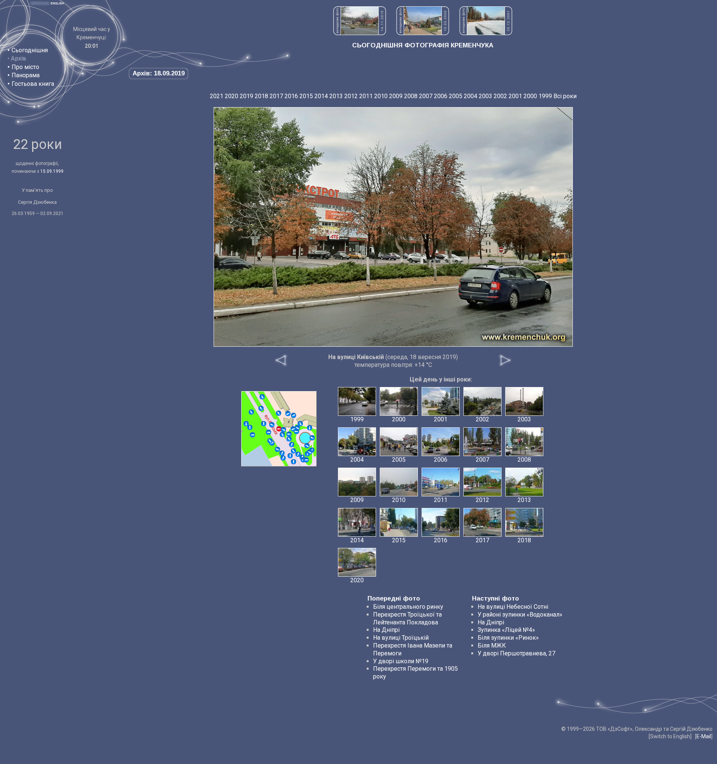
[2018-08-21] (263, 423)
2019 (246, 96)
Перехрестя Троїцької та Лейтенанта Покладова (407, 618)
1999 (545, 96)
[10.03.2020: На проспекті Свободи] (423, 33)
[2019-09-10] (300, 423)
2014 (321, 96)
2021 (216, 96)
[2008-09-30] (293, 461)
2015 (306, 96)
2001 (515, 96)
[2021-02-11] (283, 429)
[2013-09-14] (291, 444)
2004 (470, 96)
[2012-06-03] (251, 412)
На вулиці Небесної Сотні (513, 606)
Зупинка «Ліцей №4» (506, 629)
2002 (500, 96)
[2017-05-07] (261, 408)
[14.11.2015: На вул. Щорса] (360, 33)
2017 (276, 96)
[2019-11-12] (293, 451)
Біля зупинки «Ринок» (508, 637)
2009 (396, 96)
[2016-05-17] (290, 455)
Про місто (25, 67)
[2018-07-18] (282, 434)
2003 (485, 96)
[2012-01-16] (272, 424)
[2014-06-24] (277, 449)
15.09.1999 (51, 171)
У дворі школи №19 (400, 661)
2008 (411, 96)
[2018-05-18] (306, 460)
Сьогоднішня (30, 50)
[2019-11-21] (309, 452)
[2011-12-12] (278, 413)
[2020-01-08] (289, 434)
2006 (440, 96)
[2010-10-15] (307, 445)
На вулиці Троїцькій (401, 637)
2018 (261, 96)
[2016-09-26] (268, 432)
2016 (291, 96)
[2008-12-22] (298, 454)
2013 (336, 96)
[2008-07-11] (262, 396)
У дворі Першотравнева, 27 (516, 653)
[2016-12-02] (288, 413)
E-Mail (703, 736)
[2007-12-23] (289, 439)
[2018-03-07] (293, 415)
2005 (455, 96)
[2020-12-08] (246, 423)
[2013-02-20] (252, 435)
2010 (381, 96)
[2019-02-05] (312, 438)
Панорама (26, 75)
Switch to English (670, 736)
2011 (366, 96)
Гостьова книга (33, 83)
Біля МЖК (492, 645)
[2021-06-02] (293, 429)
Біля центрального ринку (408, 606)
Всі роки (565, 96)
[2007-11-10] (283, 458)
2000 (530, 96)
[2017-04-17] (309, 427)
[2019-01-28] (282, 453)
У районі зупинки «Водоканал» (520, 614)
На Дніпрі (386, 629)
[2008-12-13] (270, 441)
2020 (231, 96)
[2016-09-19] (250, 427)
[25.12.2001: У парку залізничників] (486, 33)
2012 (351, 96)
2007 (425, 96)
